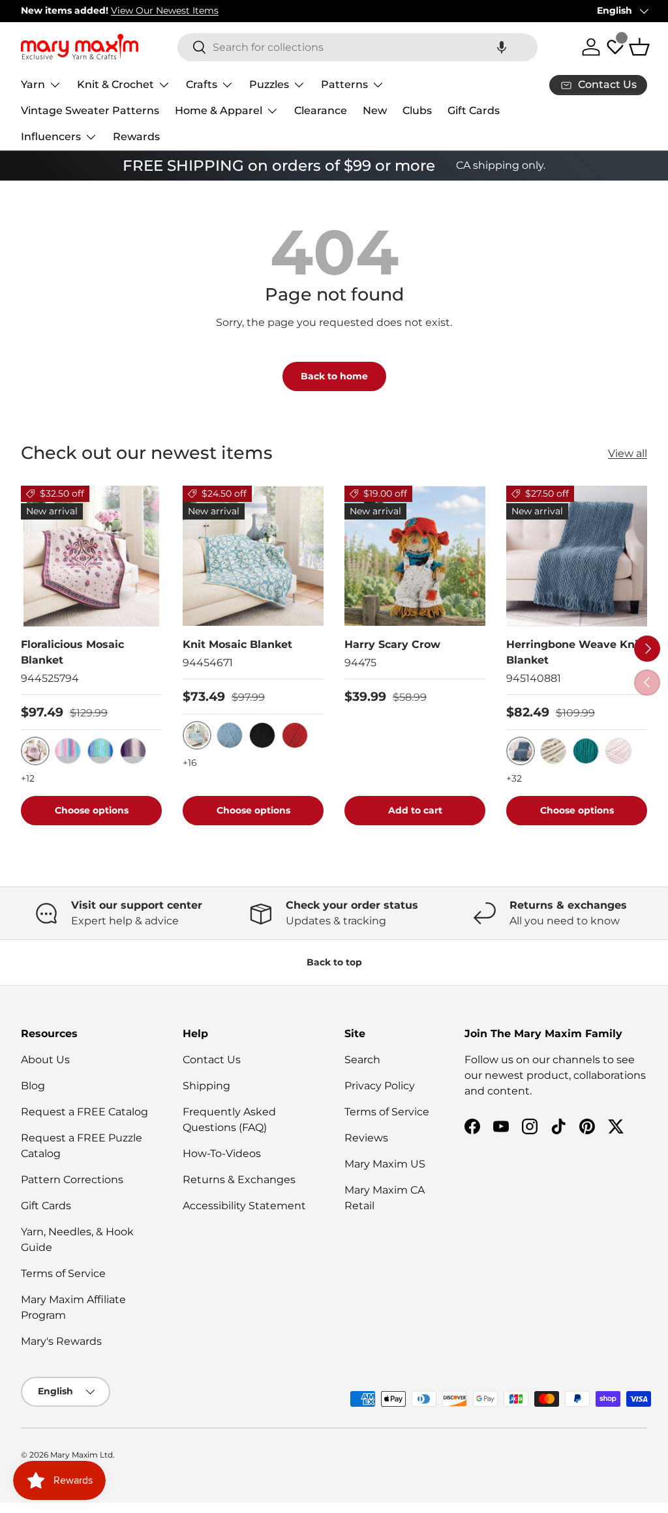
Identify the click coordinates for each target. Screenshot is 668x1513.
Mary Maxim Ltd (81, 1455)
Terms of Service (63, 1273)
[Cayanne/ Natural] (295, 735)
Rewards (136, 136)
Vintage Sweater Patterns (90, 110)
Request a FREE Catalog (84, 1112)
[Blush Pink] (618, 751)
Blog (33, 1086)
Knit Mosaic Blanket (237, 644)
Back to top (334, 962)
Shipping (206, 1086)
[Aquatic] (586, 751)
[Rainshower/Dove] (100, 751)
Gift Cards (474, 110)
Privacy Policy (379, 1086)
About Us (45, 1059)
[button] (501, 47)
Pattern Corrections (72, 1179)
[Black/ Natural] (262, 735)
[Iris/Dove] (133, 751)
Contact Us (212, 1059)
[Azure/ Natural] (230, 735)
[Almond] (553, 751)
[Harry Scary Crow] (414, 556)
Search (362, 1059)
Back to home (334, 376)
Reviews (366, 1138)
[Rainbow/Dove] (68, 751)
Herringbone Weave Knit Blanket (574, 652)
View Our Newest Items (165, 10)
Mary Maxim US (384, 1164)
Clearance (320, 110)
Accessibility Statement (244, 1205)
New (375, 110)
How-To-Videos (222, 1153)
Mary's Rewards (61, 1341)
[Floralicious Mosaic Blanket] (91, 556)
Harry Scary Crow (392, 644)
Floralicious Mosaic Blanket (72, 652)
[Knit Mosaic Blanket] (253, 556)
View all (627, 453)
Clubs (417, 110)
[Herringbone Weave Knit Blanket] (576, 556)
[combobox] (357, 47)
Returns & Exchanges (239, 1179)
